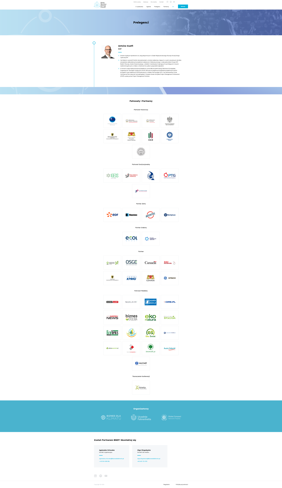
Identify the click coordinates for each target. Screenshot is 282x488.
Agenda (148, 6)
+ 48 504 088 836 (104, 461)
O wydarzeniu (139, 6)
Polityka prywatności (182, 484)
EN (173, 6)
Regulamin (166, 484)
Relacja (183, 6)
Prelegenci (157, 6)
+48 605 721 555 (142, 461)
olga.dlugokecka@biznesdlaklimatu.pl (148, 458)
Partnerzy (166, 6)
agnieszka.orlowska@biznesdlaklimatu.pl (111, 458)
